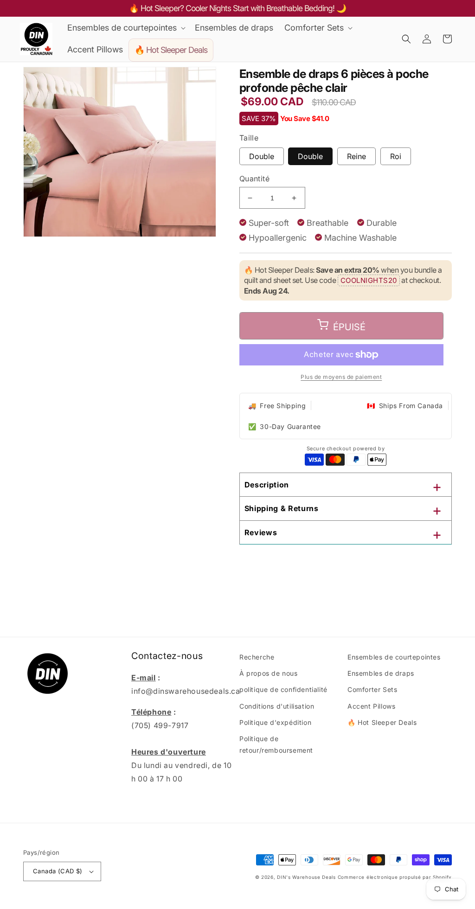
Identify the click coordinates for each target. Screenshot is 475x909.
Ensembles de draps (380, 673)
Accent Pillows (371, 706)
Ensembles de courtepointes (394, 657)
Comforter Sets (372, 689)
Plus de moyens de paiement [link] (341, 376)
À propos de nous (268, 673)
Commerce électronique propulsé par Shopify (395, 877)
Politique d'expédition (275, 722)
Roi (395, 156)
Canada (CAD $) (58, 871)
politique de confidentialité (283, 689)
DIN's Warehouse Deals (306, 877)
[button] (125, 27)
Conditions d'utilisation (276, 706)
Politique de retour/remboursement (276, 744)
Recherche (256, 657)
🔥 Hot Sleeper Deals (382, 722)
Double (261, 156)
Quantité (254, 178)
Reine (356, 156)
